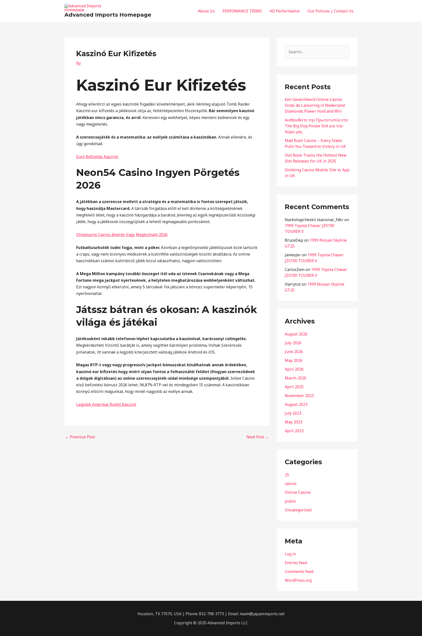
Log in (290, 554)
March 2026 (295, 378)
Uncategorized (298, 510)
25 (287, 474)
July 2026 (293, 342)
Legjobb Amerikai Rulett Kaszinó (106, 404)
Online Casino (298, 492)
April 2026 (294, 369)
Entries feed (296, 562)
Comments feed (299, 571)
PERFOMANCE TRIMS (242, 11)
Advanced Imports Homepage (107, 14)
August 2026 (296, 334)
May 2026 (293, 360)
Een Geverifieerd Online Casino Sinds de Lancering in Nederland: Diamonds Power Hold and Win (315, 105)
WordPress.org (298, 580)
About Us (206, 11)
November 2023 (299, 395)
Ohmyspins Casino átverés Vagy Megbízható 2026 (122, 234)
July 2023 (293, 413)
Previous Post (80, 437)
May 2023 (293, 422)
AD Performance (285, 11)
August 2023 (296, 404)
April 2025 (294, 386)
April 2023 (294, 430)
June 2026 (294, 351)
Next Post (257, 437)
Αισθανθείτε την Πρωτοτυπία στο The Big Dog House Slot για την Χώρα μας (316, 125)
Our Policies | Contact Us (330, 11)
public (290, 501)
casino (290, 483)
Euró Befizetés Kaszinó (97, 156)
